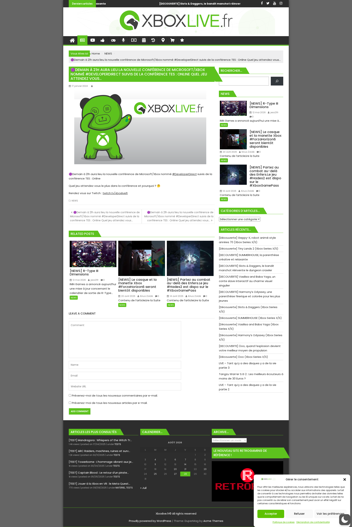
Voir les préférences (330, 514)
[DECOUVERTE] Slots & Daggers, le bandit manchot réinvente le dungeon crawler (135, 4)
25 (155, 473)
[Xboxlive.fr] (176, 34)
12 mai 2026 (79, 279)
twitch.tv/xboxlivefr (115, 193)
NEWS (75, 200)
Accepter (271, 514)
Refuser (299, 514)
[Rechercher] (277, 81)
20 (175, 469)
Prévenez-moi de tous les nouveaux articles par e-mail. (109, 403)
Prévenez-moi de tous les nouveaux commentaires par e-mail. (115, 395)
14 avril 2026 (176, 296)
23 (205, 469)
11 (155, 464)
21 (185, 469)
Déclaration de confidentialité (313, 522)
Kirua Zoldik (146, 296)
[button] (344, 479)
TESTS (117, 444)
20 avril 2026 (128, 296)
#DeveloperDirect (184, 174)
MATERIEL (120, 487)
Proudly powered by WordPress (150, 521)
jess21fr (94, 279)
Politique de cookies (284, 522)
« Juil (143, 488)
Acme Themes (213, 521)
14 (185, 464)
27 (175, 473)
